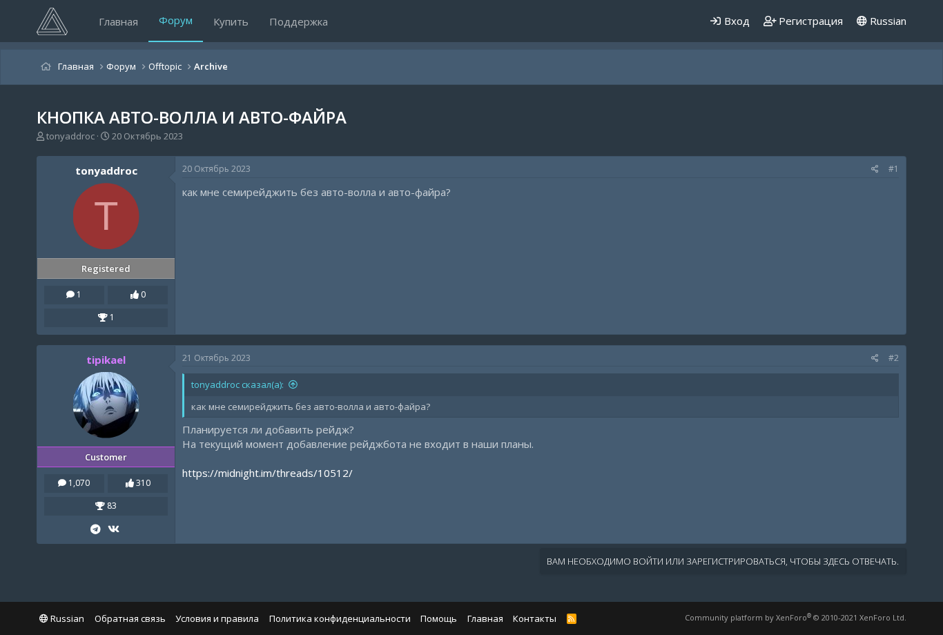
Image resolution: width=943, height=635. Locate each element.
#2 (893, 358)
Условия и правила (217, 618)
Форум (176, 20)
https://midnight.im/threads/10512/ (267, 473)
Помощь (438, 618)
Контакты (534, 618)
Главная (118, 21)
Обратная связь (130, 618)
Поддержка (298, 21)
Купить (231, 21)
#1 (893, 169)
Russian (886, 21)
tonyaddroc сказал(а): (237, 384)
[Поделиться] (875, 169)
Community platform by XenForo (795, 617)
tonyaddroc (70, 136)
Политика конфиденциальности (340, 618)
